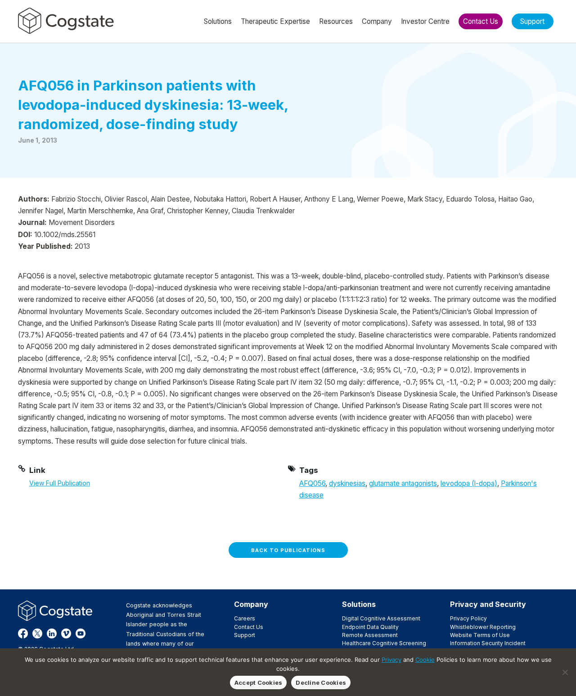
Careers (244, 618)
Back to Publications (288, 550)
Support (244, 635)
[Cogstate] (66, 21)
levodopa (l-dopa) (469, 483)
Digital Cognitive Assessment (381, 618)
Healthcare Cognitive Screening (384, 643)
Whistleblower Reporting (483, 627)
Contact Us (248, 627)
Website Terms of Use (480, 635)
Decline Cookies (321, 682)
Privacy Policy (468, 618)
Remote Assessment (370, 635)
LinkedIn (52, 633)
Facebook (23, 633)
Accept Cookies (258, 682)
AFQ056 (312, 483)
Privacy (391, 659)
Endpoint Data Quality (370, 627)
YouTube (81, 633)
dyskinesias (347, 483)
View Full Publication (59, 483)
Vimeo (66, 633)
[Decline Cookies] (564, 672)
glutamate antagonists (403, 483)
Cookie (425, 659)
